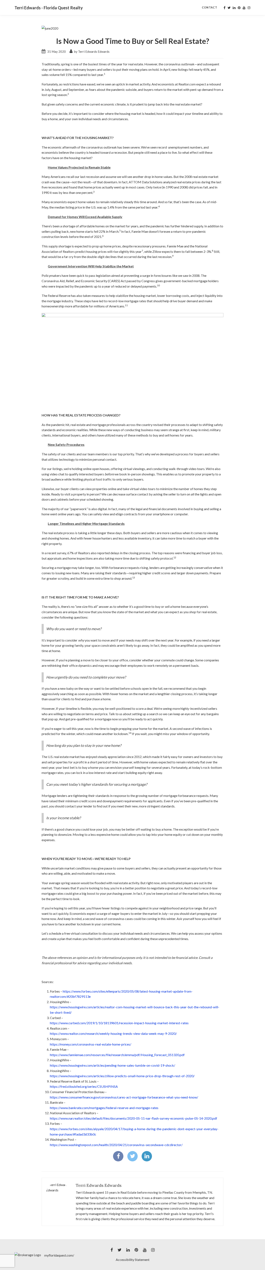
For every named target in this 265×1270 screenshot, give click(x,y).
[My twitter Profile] (229, 7)
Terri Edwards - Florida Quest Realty (48, 8)
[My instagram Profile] (249, 7)
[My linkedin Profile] (234, 7)
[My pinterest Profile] (239, 7)
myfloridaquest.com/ (59, 1255)
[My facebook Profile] (224, 7)
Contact (209, 7)
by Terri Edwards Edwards (91, 51)
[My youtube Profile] (244, 7)
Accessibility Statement (132, 1260)
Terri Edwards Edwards (99, 1185)
